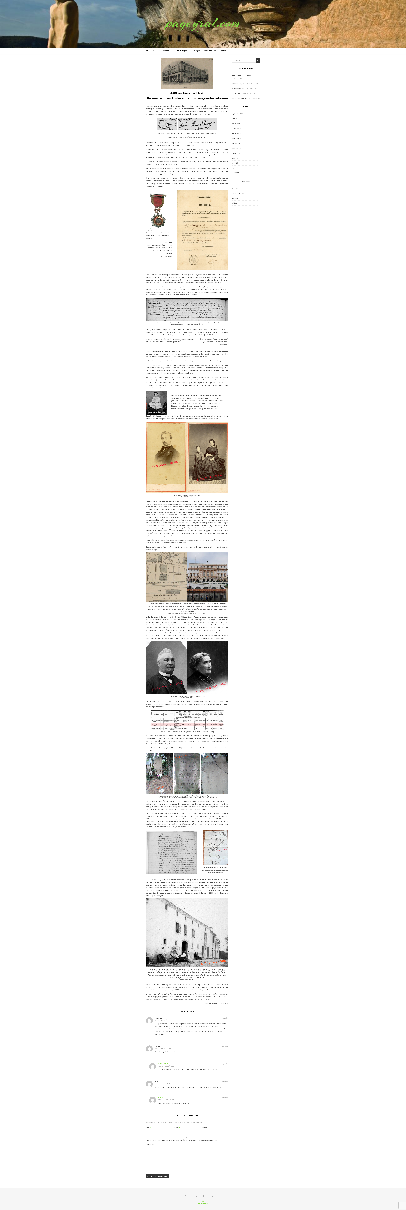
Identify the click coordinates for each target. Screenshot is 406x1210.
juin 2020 (235, 163)
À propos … (166, 51)
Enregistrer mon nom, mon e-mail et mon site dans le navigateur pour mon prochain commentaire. (181, 1140)
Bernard (161, 1097)
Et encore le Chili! (238, 93)
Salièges (196, 51)
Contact (223, 51)
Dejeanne (235, 188)
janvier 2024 (236, 133)
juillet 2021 (236, 158)
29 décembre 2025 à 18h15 (162, 1084)
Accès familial (210, 51)
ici (210, 114)
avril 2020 (235, 173)
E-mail (177, 1128)
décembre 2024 (237, 128)
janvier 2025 (236, 123)
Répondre (225, 1018)
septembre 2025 (238, 114)
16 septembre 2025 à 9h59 (162, 1020)
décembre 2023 (237, 138)
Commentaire (151, 1144)
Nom (148, 1128)
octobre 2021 (237, 153)
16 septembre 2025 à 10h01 (163, 1048)
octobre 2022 (237, 143)
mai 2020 (235, 168)
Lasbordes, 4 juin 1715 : (240, 84)
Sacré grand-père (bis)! (240, 98)
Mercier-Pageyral (182, 51)
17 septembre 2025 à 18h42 (166, 1066)
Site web (205, 1128)
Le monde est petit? (239, 88)
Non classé (235, 198)
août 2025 (235, 119)
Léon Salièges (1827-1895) (241, 75)
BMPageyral (163, 1064)
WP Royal (218, 1196)
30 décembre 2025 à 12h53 (166, 1100)
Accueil (155, 51)
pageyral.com (203, 22)
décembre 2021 (237, 148)
